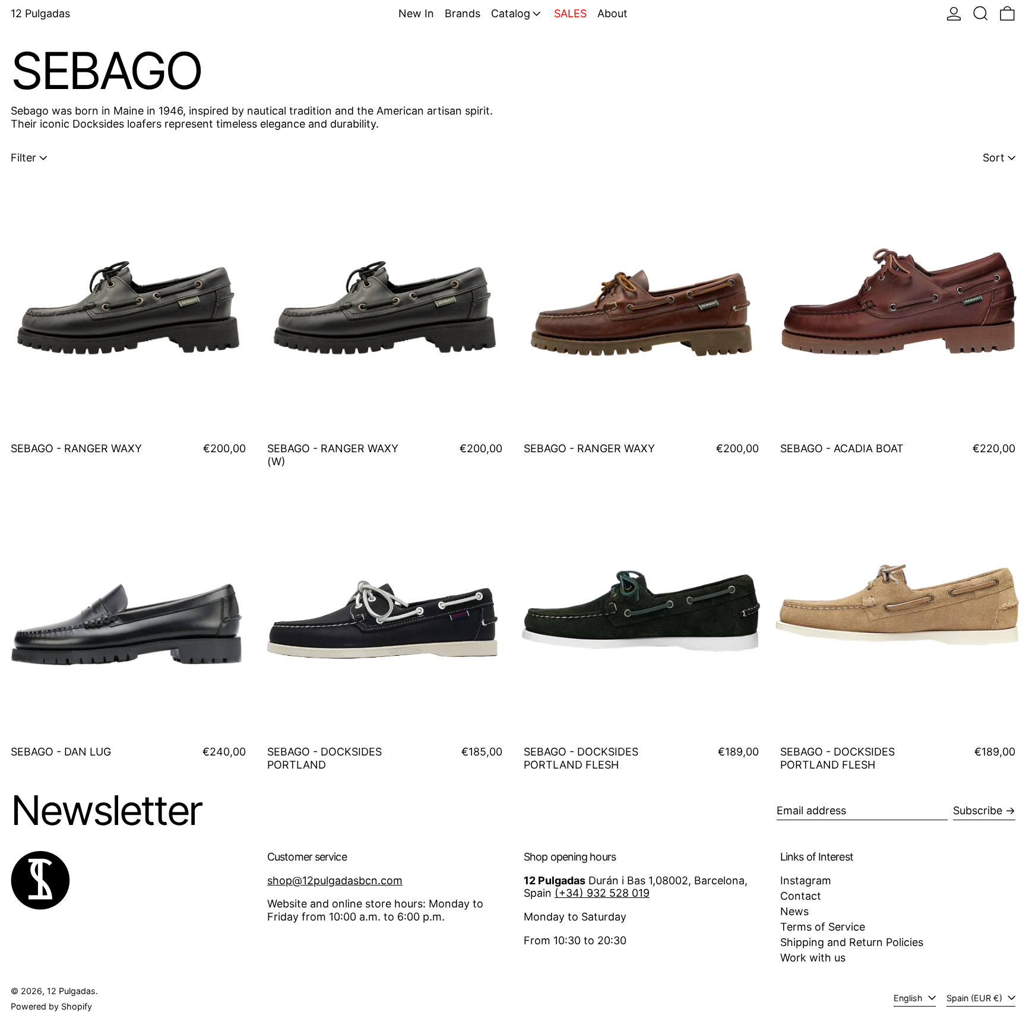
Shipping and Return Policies (851, 942)
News (794, 911)
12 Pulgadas (40, 13)
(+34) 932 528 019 (602, 893)
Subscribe (977, 810)
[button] (981, 13)
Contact (800, 896)
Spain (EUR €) (975, 998)
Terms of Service (822, 927)
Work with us (813, 957)
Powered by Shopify (51, 1006)
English (909, 998)
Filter (23, 157)
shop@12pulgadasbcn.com (335, 880)
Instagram (805, 880)
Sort (994, 157)
